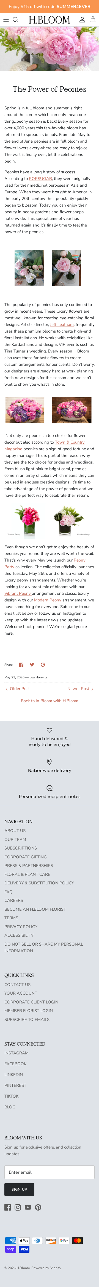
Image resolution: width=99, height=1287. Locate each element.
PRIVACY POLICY (20, 927)
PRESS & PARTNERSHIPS (28, 865)
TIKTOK (11, 1096)
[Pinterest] (38, 1207)
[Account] (81, 20)
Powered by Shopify (46, 1268)
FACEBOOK (15, 1064)
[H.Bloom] (49, 20)
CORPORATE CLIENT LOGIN (31, 1002)
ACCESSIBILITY (19, 935)
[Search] (18, 20)
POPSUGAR (40, 178)
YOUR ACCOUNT (20, 993)
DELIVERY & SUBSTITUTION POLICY (39, 883)
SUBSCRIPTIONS (20, 848)
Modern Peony (47, 600)
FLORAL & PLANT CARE (27, 874)
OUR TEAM (15, 839)
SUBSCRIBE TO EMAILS (27, 1019)
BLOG (9, 1107)
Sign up (19, 1189)
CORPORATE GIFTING (25, 857)
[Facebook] (7, 1207)
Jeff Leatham (62, 324)
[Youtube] (28, 1207)
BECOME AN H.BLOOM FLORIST (35, 909)
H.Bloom (23, 1268)
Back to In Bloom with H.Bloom (49, 701)
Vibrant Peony (18, 593)
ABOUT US (15, 830)
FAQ (8, 892)
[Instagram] (18, 1207)
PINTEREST (15, 1085)
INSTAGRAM (16, 1053)
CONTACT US (17, 984)
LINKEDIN (13, 1074)
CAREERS (13, 900)
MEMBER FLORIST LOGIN (28, 1010)
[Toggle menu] (6, 20)
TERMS (11, 918)
